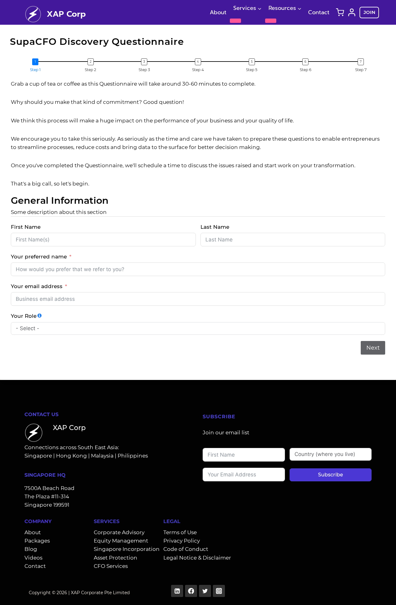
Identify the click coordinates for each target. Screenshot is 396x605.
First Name (26, 227)
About (218, 12)
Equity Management (121, 541)
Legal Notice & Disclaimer (197, 558)
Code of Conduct (185, 549)
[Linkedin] (177, 591)
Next (373, 347)
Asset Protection (115, 558)
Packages (37, 541)
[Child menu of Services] (235, 21)
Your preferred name (39, 257)
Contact (318, 12)
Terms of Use (180, 532)
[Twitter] (205, 591)
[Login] (351, 12)
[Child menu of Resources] (270, 21)
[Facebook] (191, 591)
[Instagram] (219, 591)
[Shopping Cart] (340, 12)
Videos (33, 558)
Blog (30, 549)
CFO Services (111, 566)
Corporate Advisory (119, 532)
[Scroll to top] (381, 593)
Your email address (36, 286)
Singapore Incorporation (127, 549)
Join (369, 12)
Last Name (214, 227)
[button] (37, 65)
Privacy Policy (181, 541)
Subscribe (330, 475)
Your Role (24, 316)
